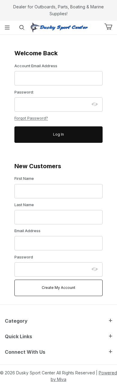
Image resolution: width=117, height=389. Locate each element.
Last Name (24, 204)
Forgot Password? (31, 118)
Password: (24, 92)
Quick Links (18, 336)
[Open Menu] (7, 27)
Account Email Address (35, 65)
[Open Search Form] (22, 27)
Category (16, 321)
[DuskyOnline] (58, 27)
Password (23, 257)
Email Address (27, 230)
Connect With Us (25, 352)
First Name (24, 178)
